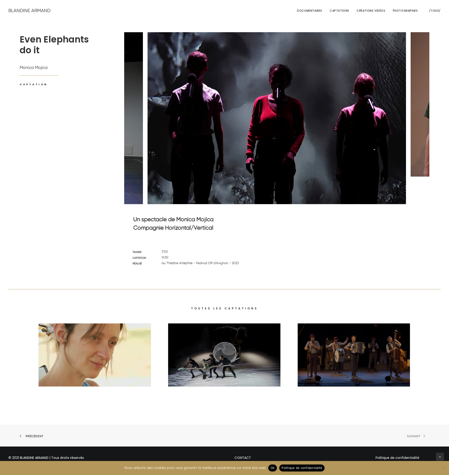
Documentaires (309, 11)
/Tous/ (435, 11)
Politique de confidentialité (397, 457)
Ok (273, 468)
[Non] (443, 468)
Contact (243, 457)
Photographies (405, 11)
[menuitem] (310, 10)
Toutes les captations (224, 308)
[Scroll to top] (440, 456)
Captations (339, 11)
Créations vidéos (371, 11)
